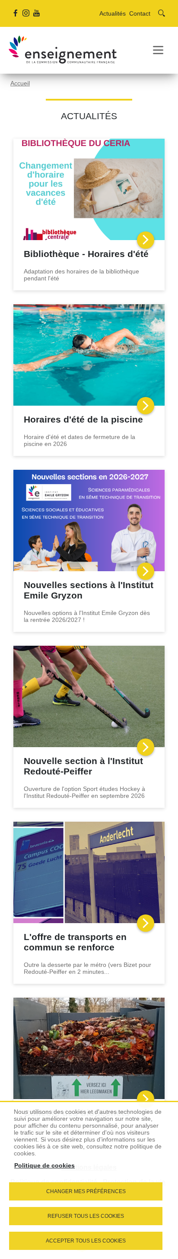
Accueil (20, 83)
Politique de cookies (44, 1165)
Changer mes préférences (86, 1191)
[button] (158, 50)
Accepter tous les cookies (86, 1241)
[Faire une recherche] (162, 13)
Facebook (15, 13)
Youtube (36, 13)
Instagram (26, 13)
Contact (139, 13)
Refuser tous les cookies (86, 1216)
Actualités (112, 13)
